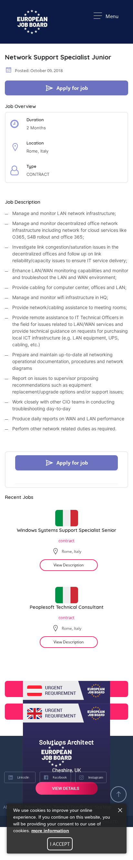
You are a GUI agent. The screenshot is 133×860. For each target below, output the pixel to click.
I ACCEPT (60, 844)
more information (50, 830)
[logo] (32, 755)
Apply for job (72, 88)
